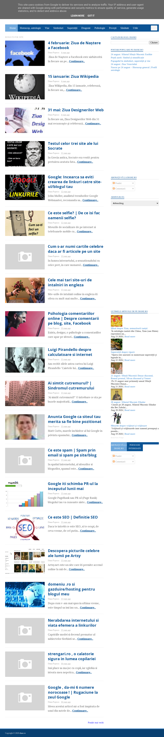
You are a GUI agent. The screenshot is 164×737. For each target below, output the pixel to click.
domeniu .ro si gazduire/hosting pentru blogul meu (71, 589)
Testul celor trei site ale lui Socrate (73, 146)
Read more (130, 336)
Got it (91, 15)
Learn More (77, 15)
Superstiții (72, 28)
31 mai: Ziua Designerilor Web (76, 109)
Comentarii (120, 188)
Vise (47, 28)
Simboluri (58, 28)
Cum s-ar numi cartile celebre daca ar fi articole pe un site (75, 249)
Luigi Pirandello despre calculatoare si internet (70, 352)
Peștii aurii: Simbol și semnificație (127, 57)
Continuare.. (77, 61)
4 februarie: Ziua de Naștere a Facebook (74, 45)
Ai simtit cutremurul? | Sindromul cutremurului (71, 385)
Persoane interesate (135, 447)
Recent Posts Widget (117, 438)
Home (13, 28)
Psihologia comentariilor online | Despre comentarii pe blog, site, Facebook (73, 318)
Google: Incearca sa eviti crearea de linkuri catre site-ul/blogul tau (75, 181)
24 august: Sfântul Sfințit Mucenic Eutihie (131, 54)
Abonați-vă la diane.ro (119, 447)
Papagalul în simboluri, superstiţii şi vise (130, 61)
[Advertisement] (135, 123)
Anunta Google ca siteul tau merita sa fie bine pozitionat (74, 419)
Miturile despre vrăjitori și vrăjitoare (129, 426)
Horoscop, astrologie (30, 28)
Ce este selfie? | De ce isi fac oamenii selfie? (74, 215)
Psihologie (99, 28)
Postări (118, 183)
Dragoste (85, 28)
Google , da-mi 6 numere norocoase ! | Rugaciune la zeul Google (73, 692)
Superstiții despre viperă (123, 352)
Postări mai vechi (96, 722)
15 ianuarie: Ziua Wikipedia (73, 76)
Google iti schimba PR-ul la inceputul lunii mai (73, 486)
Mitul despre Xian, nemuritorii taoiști (129, 328)
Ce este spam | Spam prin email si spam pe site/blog (72, 452)
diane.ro (23, 733)
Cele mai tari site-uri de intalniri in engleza (70, 282)
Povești (112, 28)
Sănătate (124, 28)
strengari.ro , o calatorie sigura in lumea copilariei (72, 656)
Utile (135, 28)
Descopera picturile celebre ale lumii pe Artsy (73, 553)
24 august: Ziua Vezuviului (124, 64)
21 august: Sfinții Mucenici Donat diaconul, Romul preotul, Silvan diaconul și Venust (132, 377)
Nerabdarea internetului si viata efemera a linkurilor (73, 623)
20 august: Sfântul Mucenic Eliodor (128, 402)
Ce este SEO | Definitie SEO (73, 517)
